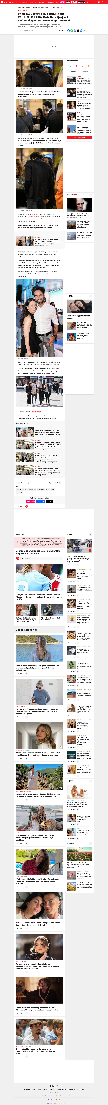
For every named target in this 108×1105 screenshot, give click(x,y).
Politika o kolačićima (46, 1095)
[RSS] (89, 66)
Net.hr (17, 592)
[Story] (4, 2)
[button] (61, 30)
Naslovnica (21, 7)
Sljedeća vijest (53, 482)
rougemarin (40, 489)
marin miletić (32, 489)
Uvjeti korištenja (55, 1095)
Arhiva (72, 1095)
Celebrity (28, 7)
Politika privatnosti (65, 1095)
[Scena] (56, 1093)
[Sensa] (51, 1093)
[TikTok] (83, 66)
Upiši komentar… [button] (26, 558)
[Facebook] (70, 66)
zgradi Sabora (36, 411)
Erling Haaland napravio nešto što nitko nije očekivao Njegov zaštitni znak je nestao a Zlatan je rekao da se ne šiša (39, 597)
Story (52, 489)
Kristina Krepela (21, 489)
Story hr (19, 492)
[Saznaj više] (90, 195)
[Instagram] (76, 66)
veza (47, 489)
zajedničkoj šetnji (33, 216)
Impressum (37, 1095)
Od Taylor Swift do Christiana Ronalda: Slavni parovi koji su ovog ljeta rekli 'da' (26, 619)
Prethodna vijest (26, 482)
